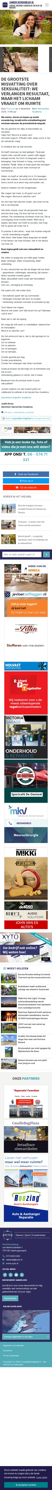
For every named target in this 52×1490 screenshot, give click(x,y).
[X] (11, 1275)
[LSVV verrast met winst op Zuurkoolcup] (9, 1028)
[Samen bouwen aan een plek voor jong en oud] (9, 1064)
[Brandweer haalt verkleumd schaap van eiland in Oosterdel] (9, 990)
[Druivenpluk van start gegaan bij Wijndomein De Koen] (9, 1052)
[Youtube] (16, 1275)
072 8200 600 (13, 1256)
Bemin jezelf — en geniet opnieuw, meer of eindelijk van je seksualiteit (33, 540)
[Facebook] (5, 1275)
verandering (18, 412)
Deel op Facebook (28, 474)
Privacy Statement (11, 1356)
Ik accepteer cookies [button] (26, 1485)
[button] (1, 59)
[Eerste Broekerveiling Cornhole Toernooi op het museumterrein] (9, 978)
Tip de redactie (28, 487)
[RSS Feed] (22, 1275)
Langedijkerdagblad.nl (21, 2)
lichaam (8, 412)
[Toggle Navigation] (47, 5)
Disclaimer (7, 1350)
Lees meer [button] (41, 1477)
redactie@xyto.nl (14, 1259)
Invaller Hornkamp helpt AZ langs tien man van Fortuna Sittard (32, 1039)
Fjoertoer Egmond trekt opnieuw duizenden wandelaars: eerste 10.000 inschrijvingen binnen (34, 1015)
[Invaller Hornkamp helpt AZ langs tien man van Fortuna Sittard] (9, 1040)
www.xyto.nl (12, 1263)
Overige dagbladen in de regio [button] (18, 1336)
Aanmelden (10, 1298)
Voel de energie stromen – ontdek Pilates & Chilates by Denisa (32, 509)
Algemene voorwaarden (13, 1345)
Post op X (27, 480)
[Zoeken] (46, 554)
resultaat (30, 412)
